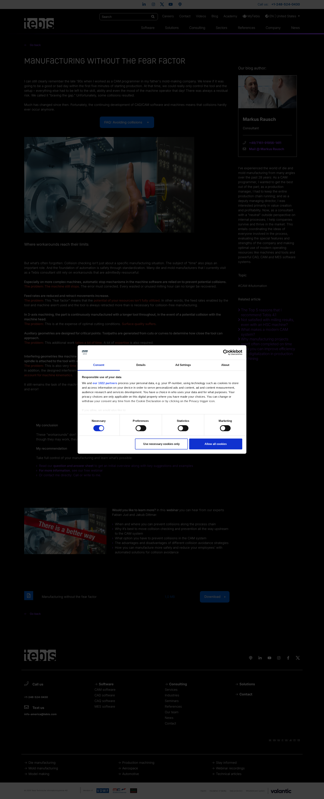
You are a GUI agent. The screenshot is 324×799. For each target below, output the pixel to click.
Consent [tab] (98, 364)
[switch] (141, 428)
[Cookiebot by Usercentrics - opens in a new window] (225, 352)
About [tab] (225, 364)
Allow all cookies (216, 443)
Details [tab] (141, 364)
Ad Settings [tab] (183, 364)
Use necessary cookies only (161, 443)
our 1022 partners (105, 383)
